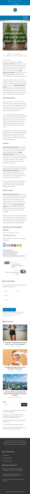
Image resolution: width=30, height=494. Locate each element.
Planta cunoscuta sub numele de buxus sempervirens (14, 256)
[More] (20, 245)
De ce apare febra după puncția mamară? (13, 424)
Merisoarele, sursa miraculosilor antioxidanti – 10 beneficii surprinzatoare (13, 469)
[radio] (4, 235)
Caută (4, 402)
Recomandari (15, 25)
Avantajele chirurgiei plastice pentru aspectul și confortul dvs (15, 368)
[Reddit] (9, 245)
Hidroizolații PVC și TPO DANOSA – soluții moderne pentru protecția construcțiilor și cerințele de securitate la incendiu (13, 416)
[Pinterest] (15, 245)
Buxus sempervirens (8, 250)
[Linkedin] (12, 245)
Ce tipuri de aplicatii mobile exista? (12, 272)
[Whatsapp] (18, 245)
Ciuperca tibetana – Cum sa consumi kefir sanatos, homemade (12, 474)
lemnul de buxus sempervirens (10, 254)
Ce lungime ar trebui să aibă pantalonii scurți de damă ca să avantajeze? (15, 343)
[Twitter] (7, 245)
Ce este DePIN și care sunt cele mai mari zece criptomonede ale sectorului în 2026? (15, 393)
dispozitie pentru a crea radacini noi (11, 252)
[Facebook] (4, 245)
